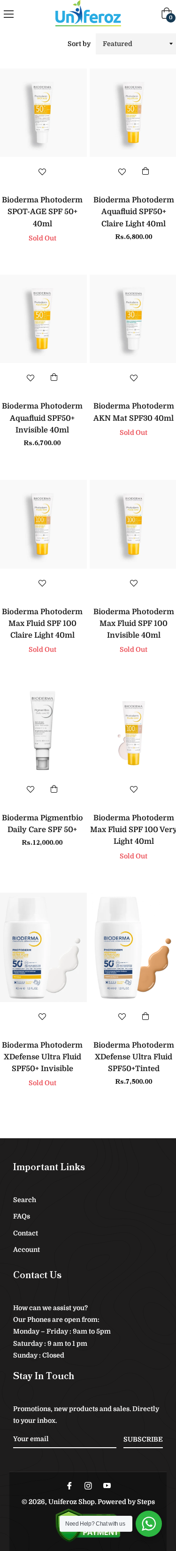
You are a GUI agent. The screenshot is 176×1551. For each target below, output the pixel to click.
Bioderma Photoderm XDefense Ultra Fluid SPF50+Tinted (133, 1057)
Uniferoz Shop (71, 1501)
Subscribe (143, 1439)
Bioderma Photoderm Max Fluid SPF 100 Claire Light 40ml (42, 624)
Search (24, 1200)
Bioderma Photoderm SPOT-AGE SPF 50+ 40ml (42, 212)
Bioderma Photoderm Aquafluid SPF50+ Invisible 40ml (42, 418)
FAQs (21, 1216)
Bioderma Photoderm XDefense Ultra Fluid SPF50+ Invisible (42, 1057)
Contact (25, 1233)
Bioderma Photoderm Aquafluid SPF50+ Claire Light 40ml (133, 212)
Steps (146, 1501)
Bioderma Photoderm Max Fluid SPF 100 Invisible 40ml (133, 624)
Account (26, 1249)
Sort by (79, 43)
